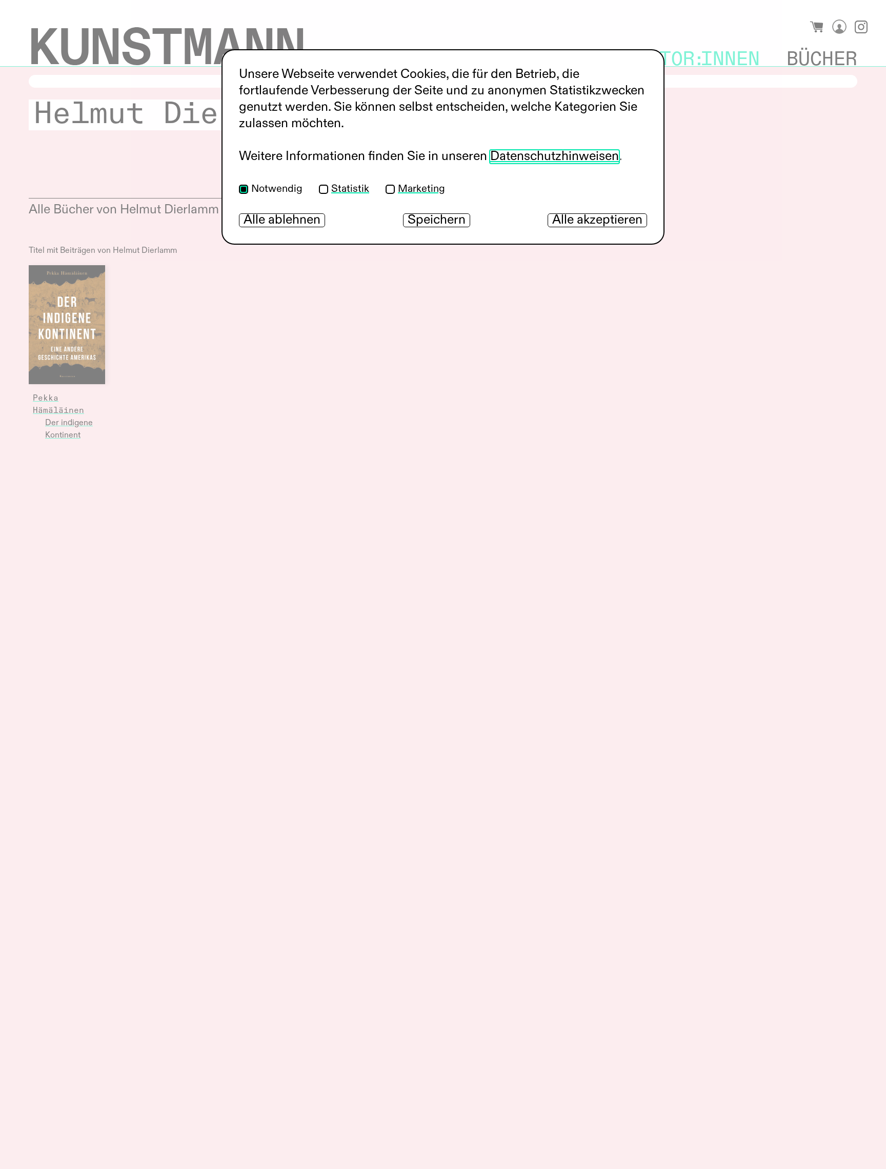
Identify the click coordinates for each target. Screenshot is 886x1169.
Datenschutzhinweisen (554, 156)
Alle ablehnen (282, 220)
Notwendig (277, 189)
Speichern (437, 220)
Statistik (350, 189)
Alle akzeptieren (597, 220)
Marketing (421, 189)
